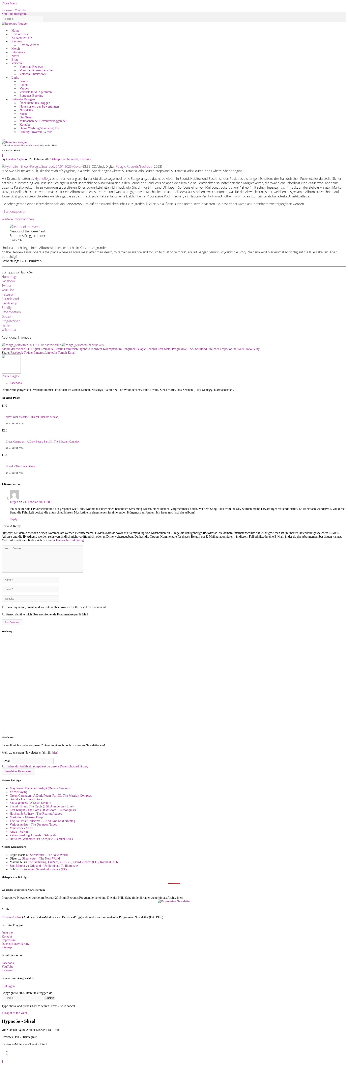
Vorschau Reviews (31, 66)
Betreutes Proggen (23, 99)
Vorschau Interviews (33, 74)
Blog (14, 59)
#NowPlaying (18, 792)
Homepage (10, 276)
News (15, 56)
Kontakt (25, 124)
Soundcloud (10, 299)
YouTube (8, 290)
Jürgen (14, 502)
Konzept (96, 349)
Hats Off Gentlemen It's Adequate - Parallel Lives (41, 839)
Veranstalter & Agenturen (36, 92)
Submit (50, 997)
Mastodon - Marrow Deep (26, 817)
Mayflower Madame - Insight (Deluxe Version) (32, 416)
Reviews (17, 41)
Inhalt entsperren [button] (14, 211)
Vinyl (256, 349)
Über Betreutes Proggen (35, 103)
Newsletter (26, 110)
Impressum (9, 940)
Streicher (213, 349)
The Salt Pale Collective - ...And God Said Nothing (42, 821)
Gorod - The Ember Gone (20, 466)
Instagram (9, 294)
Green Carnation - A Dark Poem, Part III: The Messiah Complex (42, 441)
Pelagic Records (127, 166)
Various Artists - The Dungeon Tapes (33, 824)
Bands (24, 81)
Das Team (26, 117)
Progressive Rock (183, 349)
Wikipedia (9, 330)
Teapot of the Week (232, 349)
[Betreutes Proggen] (15, 23)
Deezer (7, 316)
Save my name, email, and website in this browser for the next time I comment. (56, 607)
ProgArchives (11, 321)
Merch (15, 48)
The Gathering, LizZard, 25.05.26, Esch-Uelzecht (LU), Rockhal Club (73, 862)
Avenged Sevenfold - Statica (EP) (45, 869)
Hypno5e (41, 178)
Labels (24, 84)
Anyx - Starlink (19, 831)
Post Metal (164, 349)
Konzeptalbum (112, 349)
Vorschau (17, 63)
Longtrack (129, 349)
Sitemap (7, 947)
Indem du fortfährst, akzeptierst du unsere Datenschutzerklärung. (47, 766)
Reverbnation (11, 312)
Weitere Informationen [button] (18, 219)
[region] (174, 684)
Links (15, 77)
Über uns (7, 933)
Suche (23, 113)
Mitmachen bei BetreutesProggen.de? (43, 121)
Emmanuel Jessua (52, 349)
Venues (24, 88)
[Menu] (3, 139)
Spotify (6, 307)
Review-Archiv (11, 917)
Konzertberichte (21, 37)
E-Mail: (7, 761)
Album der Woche (13, 349)
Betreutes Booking (31, 95)
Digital (35, 349)
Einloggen (8, 986)
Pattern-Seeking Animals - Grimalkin (33, 835)
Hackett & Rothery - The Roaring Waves (36, 813)
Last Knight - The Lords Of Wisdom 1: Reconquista (43, 810)
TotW (249, 349)
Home (15, 30)
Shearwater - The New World (49, 855)
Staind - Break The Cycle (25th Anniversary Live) (42, 806)
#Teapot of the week (65, 159)
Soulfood (146, 166)
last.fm (6, 325)
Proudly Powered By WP (36, 132)
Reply (13, 519)
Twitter (6, 285)
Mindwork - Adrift (21, 828)
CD (28, 349)
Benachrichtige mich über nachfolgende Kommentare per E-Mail (47, 614)
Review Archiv (29, 45)
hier (54, 752)
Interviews (18, 52)
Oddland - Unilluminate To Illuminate (54, 865)
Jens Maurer (17, 865)
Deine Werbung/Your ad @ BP (39, 128)
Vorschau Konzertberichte (36, 70)
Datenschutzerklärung (70, 540)
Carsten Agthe (15, 159)
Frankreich (71, 349)
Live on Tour (19, 34)
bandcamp (9, 303)
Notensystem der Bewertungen (39, 106)
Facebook (9, 281)
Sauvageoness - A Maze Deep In (30, 802)
